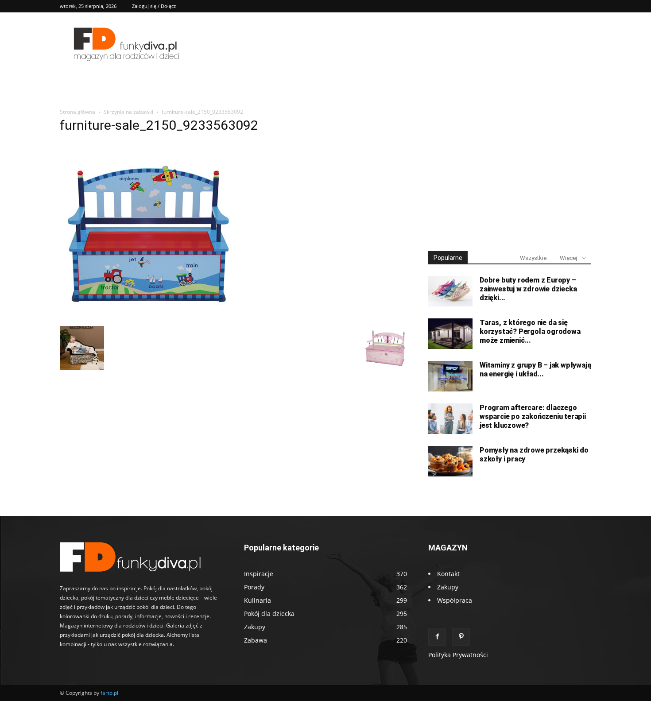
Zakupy (447, 587)
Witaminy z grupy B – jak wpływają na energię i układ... (535, 369)
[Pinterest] (461, 637)
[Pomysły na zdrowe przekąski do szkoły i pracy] (450, 461)
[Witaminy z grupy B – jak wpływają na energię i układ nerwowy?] (450, 376)
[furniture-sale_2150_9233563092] (148, 317)
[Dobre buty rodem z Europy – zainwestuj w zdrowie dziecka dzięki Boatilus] (450, 291)
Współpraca (454, 600)
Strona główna (77, 112)
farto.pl (109, 693)
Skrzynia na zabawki (128, 112)
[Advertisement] (509, 176)
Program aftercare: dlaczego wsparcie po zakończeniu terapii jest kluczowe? (533, 416)
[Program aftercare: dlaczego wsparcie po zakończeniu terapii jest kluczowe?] (450, 418)
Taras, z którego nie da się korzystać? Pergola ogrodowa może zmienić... (530, 331)
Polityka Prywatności (458, 655)
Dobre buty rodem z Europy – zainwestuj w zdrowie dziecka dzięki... (528, 289)
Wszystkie (533, 258)
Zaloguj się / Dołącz (154, 6)
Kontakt (448, 573)
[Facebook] (437, 637)
